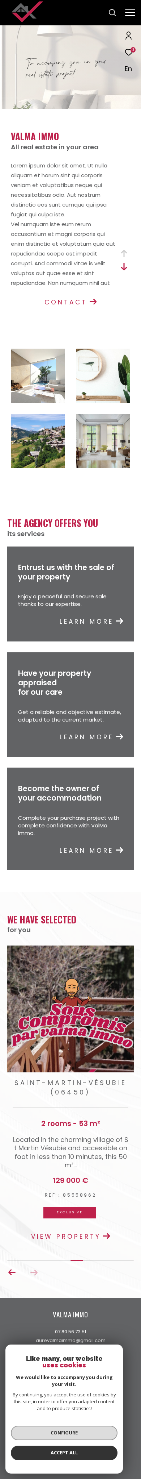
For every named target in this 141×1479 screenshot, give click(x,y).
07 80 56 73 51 (70, 1331)
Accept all (64, 1452)
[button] (12, 1272)
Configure (64, 1432)
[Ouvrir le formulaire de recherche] (112, 13)
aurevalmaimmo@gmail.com (71, 1340)
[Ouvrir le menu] (130, 12)
